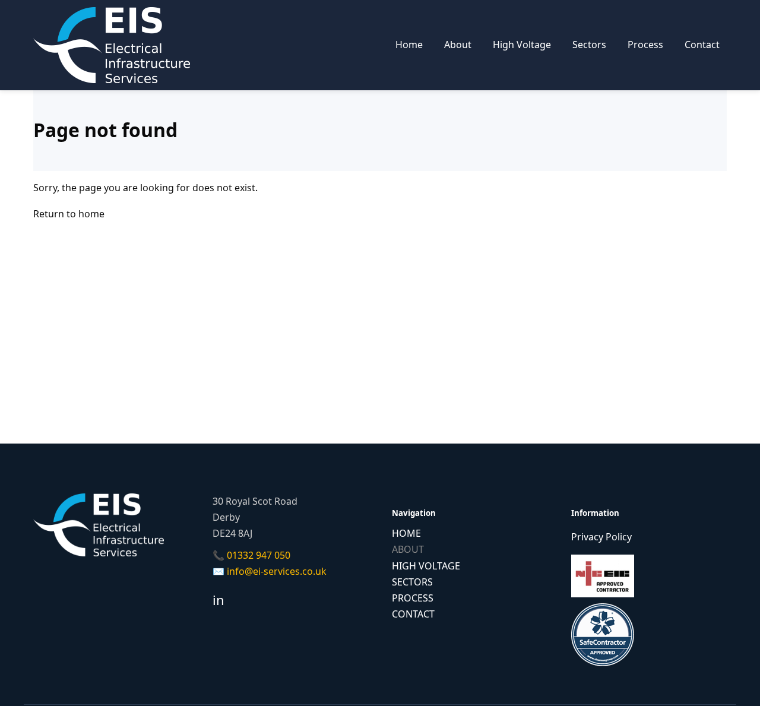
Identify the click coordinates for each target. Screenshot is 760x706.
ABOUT (408, 549)
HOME (406, 533)
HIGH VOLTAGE (426, 565)
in (218, 600)
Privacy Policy (601, 536)
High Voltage (522, 44)
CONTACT (413, 613)
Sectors (589, 44)
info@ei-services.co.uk (277, 571)
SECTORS (412, 581)
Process (645, 44)
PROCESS (412, 597)
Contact (702, 44)
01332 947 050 (258, 555)
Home (409, 44)
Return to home (68, 213)
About (457, 44)
